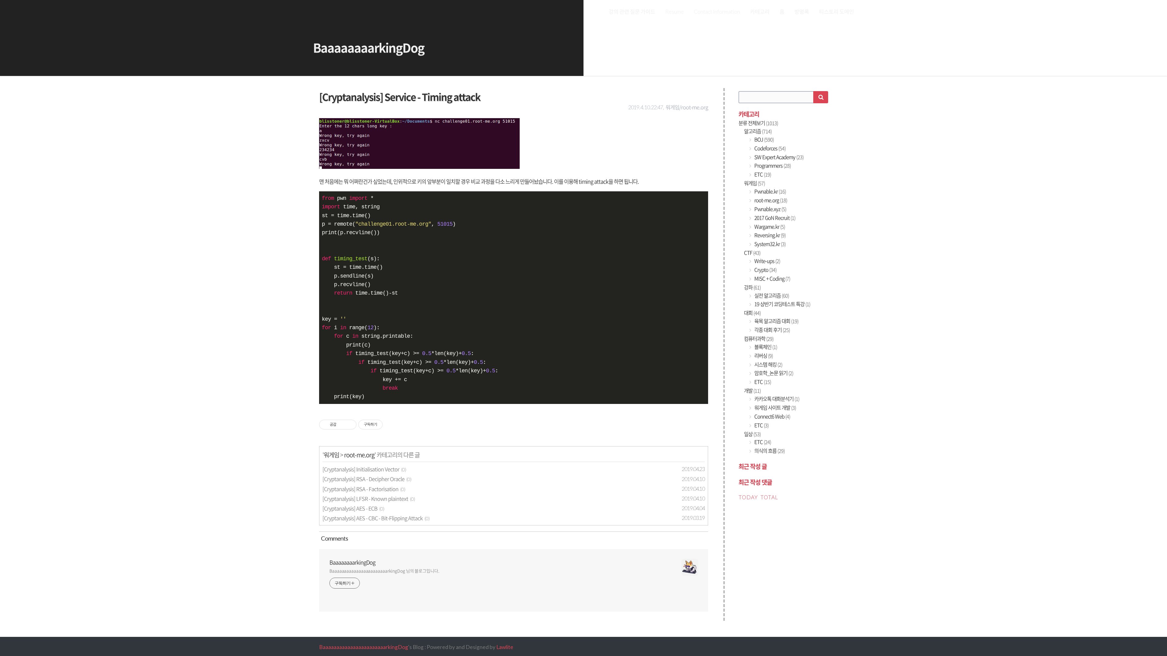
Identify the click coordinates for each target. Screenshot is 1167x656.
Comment (333, 538)
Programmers (772, 165)
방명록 (801, 12)
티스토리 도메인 (836, 12)
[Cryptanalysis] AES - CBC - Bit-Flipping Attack (372, 518)
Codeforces (769, 148)
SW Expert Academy (778, 157)
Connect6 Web (771, 416)
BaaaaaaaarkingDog (368, 47)
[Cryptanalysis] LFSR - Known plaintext (365, 499)
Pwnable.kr (769, 191)
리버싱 (763, 355)
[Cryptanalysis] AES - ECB (349, 508)
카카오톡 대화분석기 (776, 398)
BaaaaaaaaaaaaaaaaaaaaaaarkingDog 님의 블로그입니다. (384, 571)
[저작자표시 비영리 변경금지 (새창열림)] (391, 424)
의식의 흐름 (769, 450)
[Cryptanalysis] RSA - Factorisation (360, 489)
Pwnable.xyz (769, 209)
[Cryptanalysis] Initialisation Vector (360, 469)
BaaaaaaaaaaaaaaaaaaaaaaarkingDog (363, 647)
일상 (752, 434)
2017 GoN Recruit (774, 217)
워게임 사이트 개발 (774, 407)
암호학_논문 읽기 (773, 373)
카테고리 (759, 12)
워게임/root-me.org (687, 107)
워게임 (331, 454)
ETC (762, 174)
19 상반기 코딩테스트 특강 (781, 304)
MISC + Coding (771, 278)
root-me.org (359, 454)
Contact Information (717, 12)
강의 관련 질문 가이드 (632, 12)
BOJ (763, 139)
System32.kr (769, 244)
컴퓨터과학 (758, 338)
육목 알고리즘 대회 (775, 321)
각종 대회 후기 (771, 329)
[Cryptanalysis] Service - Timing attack (399, 97)
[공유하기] (342, 424)
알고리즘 (758, 131)
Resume (674, 12)
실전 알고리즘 (771, 295)
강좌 (752, 287)
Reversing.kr (769, 235)
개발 (752, 390)
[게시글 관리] (349, 424)
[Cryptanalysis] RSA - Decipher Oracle (363, 479)
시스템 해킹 (767, 364)
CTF (752, 252)
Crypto (764, 269)
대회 (752, 312)
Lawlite (504, 647)
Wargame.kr (769, 226)
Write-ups (766, 261)
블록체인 (765, 346)
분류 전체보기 (758, 123)
